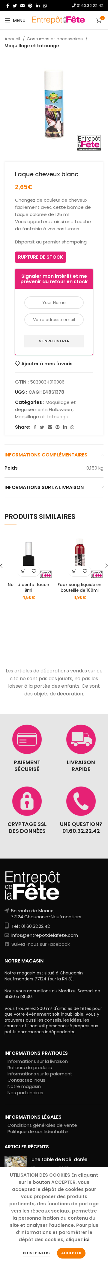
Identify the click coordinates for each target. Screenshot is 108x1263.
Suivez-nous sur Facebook (40, 944)
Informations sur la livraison (38, 1061)
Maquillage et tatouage (31, 46)
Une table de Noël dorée (59, 1159)
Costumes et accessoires (55, 39)
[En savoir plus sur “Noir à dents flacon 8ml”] (23, 571)
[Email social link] (22, 6)
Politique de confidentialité (38, 1131)
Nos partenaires (25, 1092)
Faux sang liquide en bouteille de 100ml (79, 587)
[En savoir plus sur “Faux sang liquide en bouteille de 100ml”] (74, 571)
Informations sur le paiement (40, 1074)
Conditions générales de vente (42, 1125)
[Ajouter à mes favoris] (33, 571)
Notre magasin (24, 1086)
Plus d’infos (36, 1253)
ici (86, 1239)
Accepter (71, 1253)
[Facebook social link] (7, 6)
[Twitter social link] (15, 6)
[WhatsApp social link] (45, 6)
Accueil (12, 39)
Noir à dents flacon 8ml (28, 587)
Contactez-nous (26, 1080)
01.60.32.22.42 (90, 5)
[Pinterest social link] (30, 6)
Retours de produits (30, 1067)
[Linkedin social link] (37, 6)
